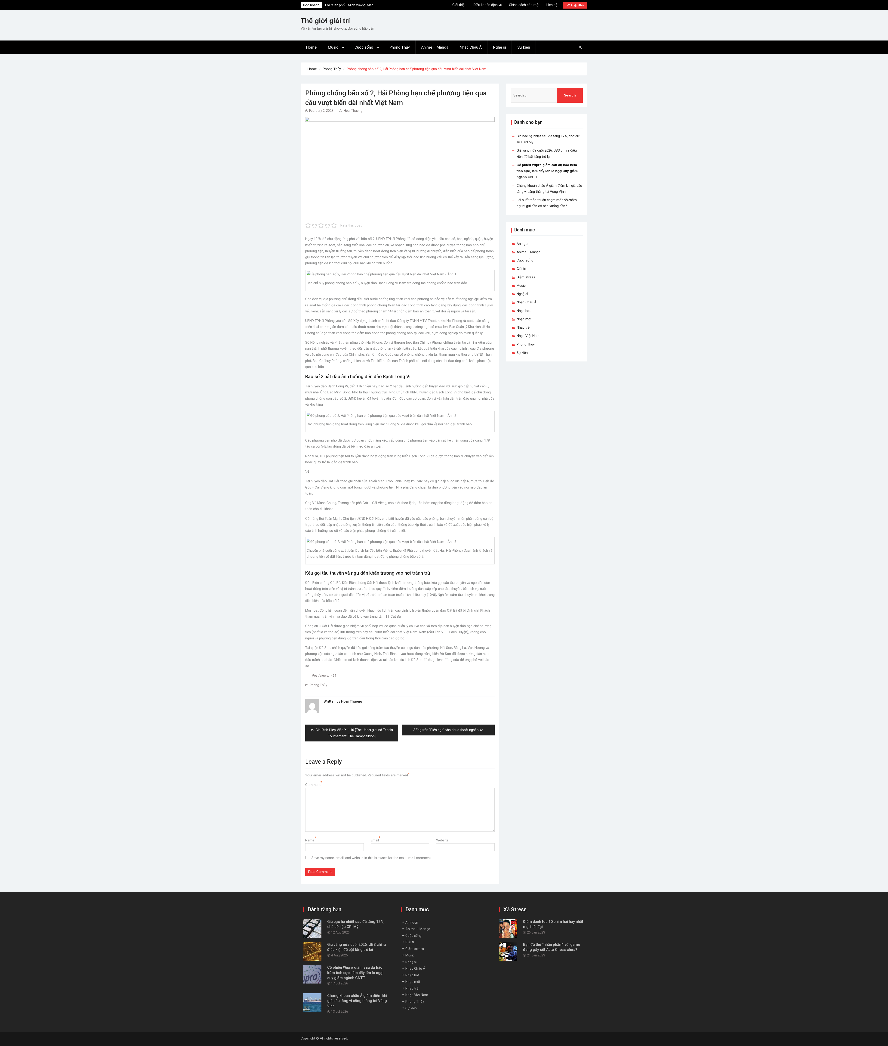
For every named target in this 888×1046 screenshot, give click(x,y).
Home (311, 47)
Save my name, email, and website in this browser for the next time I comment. (371, 858)
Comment (313, 785)
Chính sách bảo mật (524, 5)
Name (309, 840)
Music (333, 47)
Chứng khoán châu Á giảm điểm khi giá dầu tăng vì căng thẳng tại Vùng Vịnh (357, 1000)
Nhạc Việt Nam (528, 336)
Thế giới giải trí (325, 21)
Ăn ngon (523, 244)
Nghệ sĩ (499, 47)
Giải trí (521, 269)
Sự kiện (523, 47)
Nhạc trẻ (523, 327)
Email (375, 840)
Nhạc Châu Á (471, 47)
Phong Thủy (399, 47)
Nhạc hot (523, 311)
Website (442, 840)
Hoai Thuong (353, 110)
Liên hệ (551, 5)
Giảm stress (526, 277)
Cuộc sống (364, 47)
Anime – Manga (434, 47)
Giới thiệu (459, 5)
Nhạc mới (524, 319)
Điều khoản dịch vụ (487, 5)
